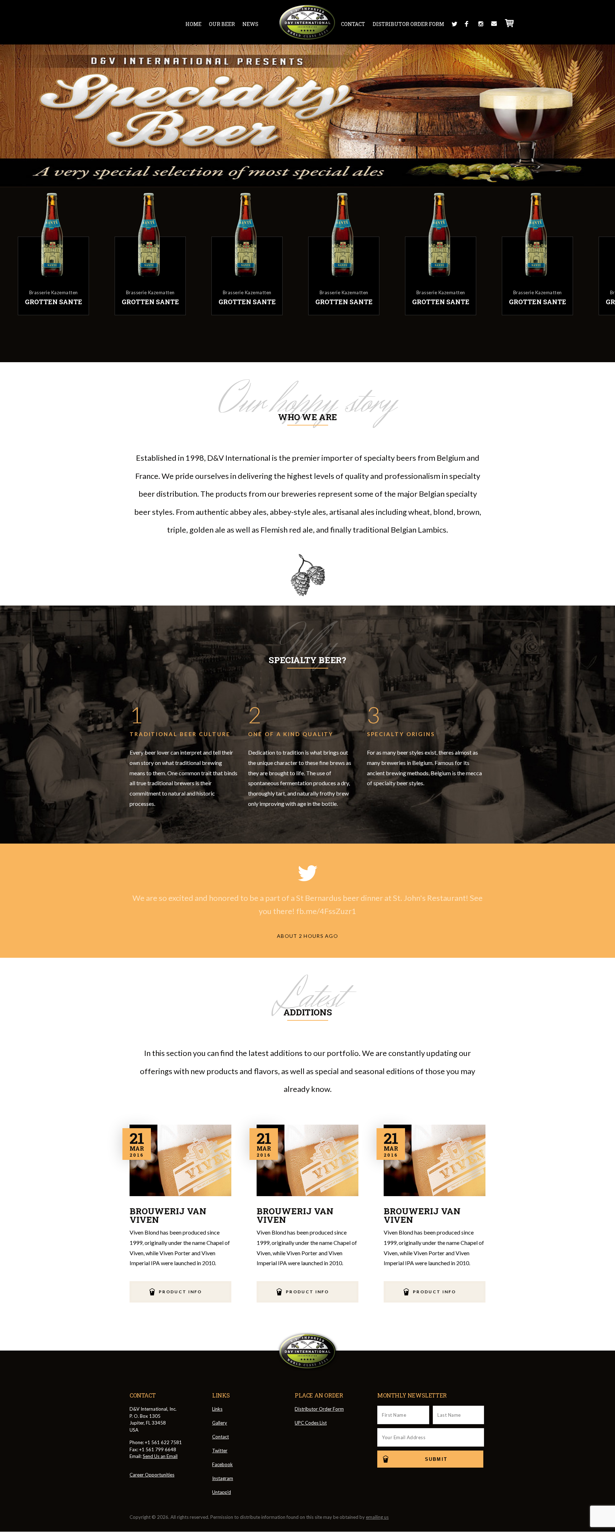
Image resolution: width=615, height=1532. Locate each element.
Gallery (219, 1423)
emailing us (377, 1517)
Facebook (468, 24)
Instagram (481, 24)
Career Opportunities (152, 1475)
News (250, 24)
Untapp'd (221, 1492)
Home (193, 24)
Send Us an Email (160, 1456)
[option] (66, 253)
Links (217, 1409)
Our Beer (222, 24)
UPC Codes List (311, 1423)
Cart (509, 23)
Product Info (180, 1291)
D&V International (308, 23)
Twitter (454, 24)
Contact (353, 24)
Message (494, 24)
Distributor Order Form (408, 24)
